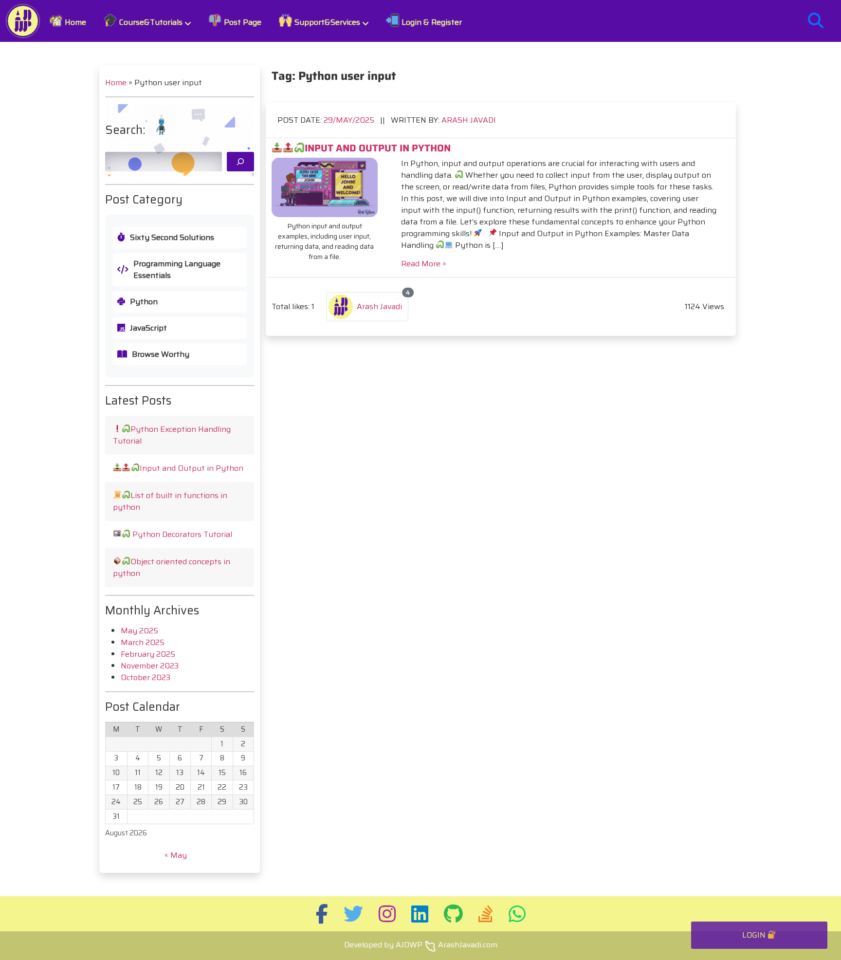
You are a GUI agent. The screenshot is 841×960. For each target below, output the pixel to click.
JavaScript (148, 328)
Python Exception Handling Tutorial (172, 435)
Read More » (423, 264)
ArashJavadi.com (467, 945)
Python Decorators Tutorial (181, 534)
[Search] (240, 161)
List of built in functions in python (170, 501)
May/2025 (350, 120)
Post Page (241, 22)
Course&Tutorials (150, 22)
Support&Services (326, 22)
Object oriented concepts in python (171, 567)
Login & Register (431, 22)
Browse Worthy (160, 354)
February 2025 (148, 654)
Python (144, 302)
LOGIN (755, 935)
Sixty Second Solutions (172, 237)
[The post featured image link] (325, 187)
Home (74, 22)
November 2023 (150, 666)
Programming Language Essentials (176, 269)
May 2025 (139, 631)
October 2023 (145, 677)
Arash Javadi (468, 120)
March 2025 (143, 642)
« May (176, 855)
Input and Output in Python (191, 468)
